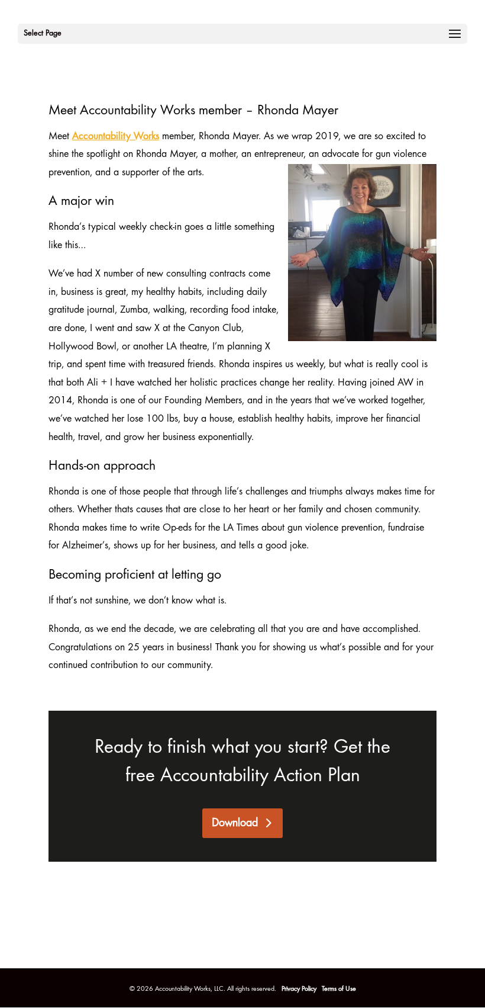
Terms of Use (339, 989)
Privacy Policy (300, 989)
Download (235, 823)
